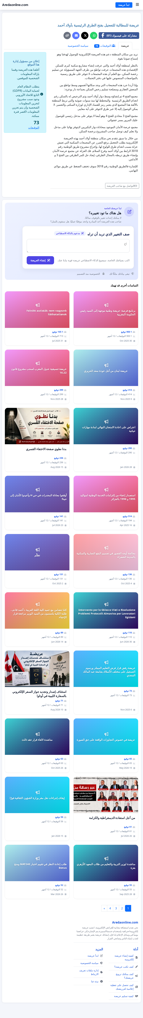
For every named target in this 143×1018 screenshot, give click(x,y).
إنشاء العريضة (38, 260)
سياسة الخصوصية (78, 46)
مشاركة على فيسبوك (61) (122, 35)
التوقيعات (104, 46)
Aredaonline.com (15, 5)
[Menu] (137, 4)
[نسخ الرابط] (67, 35)
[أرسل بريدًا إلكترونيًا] (76, 35)
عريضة (125, 46)
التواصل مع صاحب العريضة (120, 185)
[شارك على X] (84, 35)
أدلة (135, 949)
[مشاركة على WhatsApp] (93, 35)
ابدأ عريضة (123, 4)
